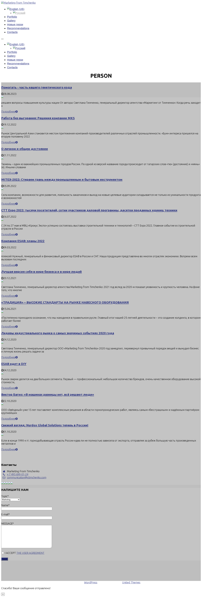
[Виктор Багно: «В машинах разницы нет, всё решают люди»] (2, 404)
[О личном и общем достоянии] (2, 158)
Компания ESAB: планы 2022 (23, 241)
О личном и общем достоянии (24, 148)
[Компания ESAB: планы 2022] (2, 250)
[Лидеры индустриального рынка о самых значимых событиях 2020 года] (2, 342)
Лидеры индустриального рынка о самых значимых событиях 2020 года (57, 333)
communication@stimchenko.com (26, 477)
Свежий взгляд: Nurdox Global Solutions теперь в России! (44, 425)
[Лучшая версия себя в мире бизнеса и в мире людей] (2, 281)
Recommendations (18, 28)
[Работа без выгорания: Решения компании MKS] (2, 127)
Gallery (11, 20)
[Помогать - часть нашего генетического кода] (2, 96)
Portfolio (12, 16)
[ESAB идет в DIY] (2, 373)
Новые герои (15, 24)
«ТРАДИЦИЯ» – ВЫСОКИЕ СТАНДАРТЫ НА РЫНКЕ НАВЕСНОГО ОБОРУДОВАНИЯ (65, 302)
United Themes (131, 582)
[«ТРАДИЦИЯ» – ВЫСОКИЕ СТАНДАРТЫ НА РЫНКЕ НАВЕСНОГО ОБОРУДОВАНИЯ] (2, 311)
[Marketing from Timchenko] (18, 2)
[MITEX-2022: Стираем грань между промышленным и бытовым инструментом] (2, 189)
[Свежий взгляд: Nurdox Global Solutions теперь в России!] (2, 434)
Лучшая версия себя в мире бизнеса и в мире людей (41, 271)
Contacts (12, 32)
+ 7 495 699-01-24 (17, 474)
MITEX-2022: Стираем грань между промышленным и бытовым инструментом (61, 179)
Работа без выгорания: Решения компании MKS (38, 118)
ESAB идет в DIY (13, 363)
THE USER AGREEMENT (30, 552)
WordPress (90, 582)
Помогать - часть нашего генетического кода (36, 87)
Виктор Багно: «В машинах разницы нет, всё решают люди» (47, 394)
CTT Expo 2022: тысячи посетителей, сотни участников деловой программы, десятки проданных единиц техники (89, 210)
